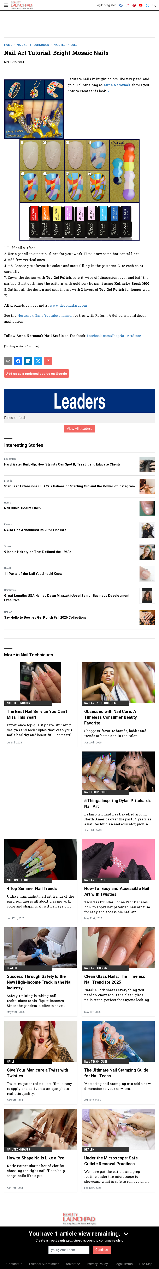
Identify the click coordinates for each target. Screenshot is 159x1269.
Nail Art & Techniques (33, 44)
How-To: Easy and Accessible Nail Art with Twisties (116, 891)
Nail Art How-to (95, 880)
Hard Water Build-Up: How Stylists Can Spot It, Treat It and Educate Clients (62, 464)
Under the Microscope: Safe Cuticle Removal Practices (111, 1161)
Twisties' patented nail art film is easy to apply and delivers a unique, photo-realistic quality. (39, 1088)
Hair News (10, 590)
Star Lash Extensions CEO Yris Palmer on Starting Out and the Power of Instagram (69, 486)
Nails (10, 1061)
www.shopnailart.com (68, 305)
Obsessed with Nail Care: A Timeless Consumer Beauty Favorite (110, 717)
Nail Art (8, 612)
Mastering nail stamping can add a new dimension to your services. (117, 1086)
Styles (7, 546)
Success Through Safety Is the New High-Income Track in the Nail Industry (39, 982)
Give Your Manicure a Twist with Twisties (37, 1073)
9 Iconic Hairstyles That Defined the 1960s (37, 552)
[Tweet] (38, 361)
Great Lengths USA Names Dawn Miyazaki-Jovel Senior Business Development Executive (66, 598)
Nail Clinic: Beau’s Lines (22, 508)
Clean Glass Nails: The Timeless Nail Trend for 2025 (114, 979)
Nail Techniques (65, 44)
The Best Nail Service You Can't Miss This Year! (37, 714)
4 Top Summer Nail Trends (32, 888)
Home (8, 44)
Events (8, 524)
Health (8, 568)
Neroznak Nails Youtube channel (44, 315)
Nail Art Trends (18, 880)
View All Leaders (79, 428)
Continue (101, 1250)
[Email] (8, 361)
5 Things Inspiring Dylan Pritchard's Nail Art (118, 803)
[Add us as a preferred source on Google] (48, 361)
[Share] (18, 361)
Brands (8, 480)
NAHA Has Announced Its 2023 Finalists (35, 530)
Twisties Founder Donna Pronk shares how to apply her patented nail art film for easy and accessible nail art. (117, 907)
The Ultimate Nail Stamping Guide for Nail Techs (116, 1073)
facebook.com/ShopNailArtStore (114, 335)
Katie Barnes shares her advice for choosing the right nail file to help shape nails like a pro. (36, 1171)
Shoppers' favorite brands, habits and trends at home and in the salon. (115, 733)
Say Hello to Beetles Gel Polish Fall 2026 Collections (45, 617)
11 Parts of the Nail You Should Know (33, 574)
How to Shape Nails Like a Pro (35, 1158)
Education (10, 458)
